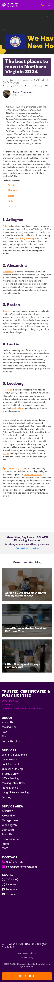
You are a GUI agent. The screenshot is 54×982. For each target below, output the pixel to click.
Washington (9, 825)
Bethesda (8, 830)
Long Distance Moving (15, 792)
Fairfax (11, 201)
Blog (10, 86)
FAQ (4, 732)
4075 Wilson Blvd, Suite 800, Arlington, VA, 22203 (25, 945)
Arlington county (27, 238)
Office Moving (10, 778)
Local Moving (10, 759)
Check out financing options (27, 548)
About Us (7, 722)
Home (5, 86)
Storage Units (10, 773)
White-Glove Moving (14, 755)
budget (6, 454)
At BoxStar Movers (33, 475)
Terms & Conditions (27, 953)
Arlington (12, 185)
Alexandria (13, 190)
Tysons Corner (11, 839)
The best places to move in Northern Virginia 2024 (31, 86)
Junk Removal (10, 764)
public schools (17, 408)
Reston (11, 196)
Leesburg (12, 206)
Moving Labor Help (13, 783)
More (5, 848)
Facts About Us (11, 741)
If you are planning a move (14, 468)
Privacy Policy (27, 957)
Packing (6, 797)
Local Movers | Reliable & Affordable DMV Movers (26, 81)
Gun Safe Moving (12, 769)
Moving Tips (9, 727)
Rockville (7, 834)
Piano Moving (10, 788)
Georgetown (10, 820)
